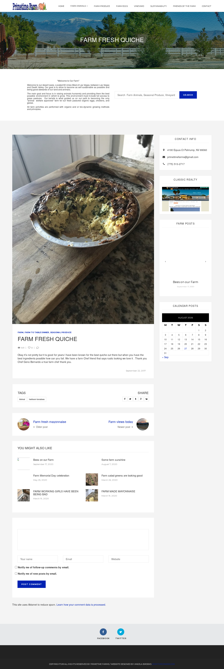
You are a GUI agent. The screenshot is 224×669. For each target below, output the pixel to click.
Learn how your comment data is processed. (81, 604)
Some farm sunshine (113, 459)
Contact (206, 6)
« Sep (165, 357)
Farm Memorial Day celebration (51, 475)
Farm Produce (102, 6)
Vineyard (139, 6)
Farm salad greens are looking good (122, 475)
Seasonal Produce (60, 332)
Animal (22, 399)
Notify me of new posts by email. (37, 573)
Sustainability (158, 6)
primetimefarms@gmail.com (182, 157)
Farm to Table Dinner (37, 332)
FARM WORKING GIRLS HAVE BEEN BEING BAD (55, 492)
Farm (20, 332)
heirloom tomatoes (37, 399)
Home (61, 6)
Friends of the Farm (184, 6)
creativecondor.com (163, 664)
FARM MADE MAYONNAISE (118, 491)
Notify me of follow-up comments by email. (43, 567)
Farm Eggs (122, 6)
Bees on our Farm (43, 459)
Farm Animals (78, 6)
